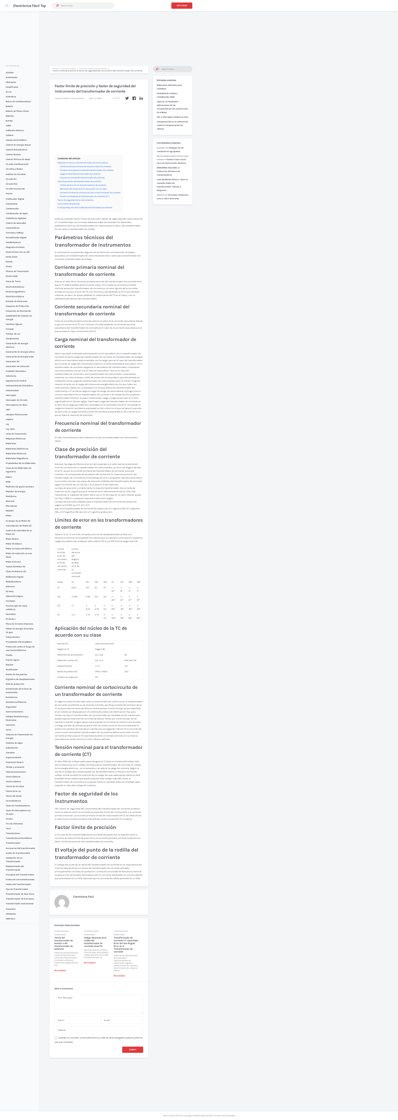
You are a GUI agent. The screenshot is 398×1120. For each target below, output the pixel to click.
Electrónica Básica (15, 296)
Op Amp (9, 591)
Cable (8, 125)
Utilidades (11, 914)
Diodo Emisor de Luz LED (18, 252)
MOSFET (10, 510)
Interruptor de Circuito (16, 400)
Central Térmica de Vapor (18, 159)
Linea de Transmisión (16, 433)
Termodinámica (13, 800)
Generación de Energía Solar (20, 356)
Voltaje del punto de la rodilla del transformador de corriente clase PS (95, 942)
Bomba (9, 120)
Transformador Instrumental (19, 903)
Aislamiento (11, 77)
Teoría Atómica (13, 776)
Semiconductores (14, 711)
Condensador (12, 208)
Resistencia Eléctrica (16, 702)
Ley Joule (10, 429)
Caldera (9, 135)
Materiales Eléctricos (16, 453)
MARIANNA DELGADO (167, 167)
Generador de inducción (17, 366)
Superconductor (13, 757)
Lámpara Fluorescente (16, 414)
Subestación (12, 747)
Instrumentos (12, 390)
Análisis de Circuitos (16, 174)
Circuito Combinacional (17, 164)
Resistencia (11, 697)
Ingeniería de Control (16, 380)
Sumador (10, 752)
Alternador (11, 82)
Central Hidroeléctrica (16, 149)
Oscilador (10, 601)
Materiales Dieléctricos (17, 448)
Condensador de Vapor (17, 213)
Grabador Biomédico (16, 371)
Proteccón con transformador (20, 879)
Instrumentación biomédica (19, 385)
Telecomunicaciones (16, 772)
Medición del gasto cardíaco (20, 486)
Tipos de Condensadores (18, 805)
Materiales (11, 443)
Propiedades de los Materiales (20, 463)
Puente (9, 655)
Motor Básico (12, 539)
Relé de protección (15, 684)
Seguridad (11, 707)
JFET (8, 409)
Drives (9, 266)
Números (10, 586)
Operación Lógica (14, 596)
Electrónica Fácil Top (29, 6)
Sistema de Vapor (14, 743)
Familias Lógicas (14, 324)
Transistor (11, 909)
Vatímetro (10, 918)
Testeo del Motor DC (15, 566)
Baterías (10, 116)
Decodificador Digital (16, 237)
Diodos (9, 261)
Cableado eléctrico (15, 130)
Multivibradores (13, 581)
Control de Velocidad (16, 223)
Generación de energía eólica (20, 352)
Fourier (9, 193)
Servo (8, 729)
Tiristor (9, 819)
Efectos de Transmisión (17, 271)
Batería (9, 106)
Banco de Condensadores (18, 101)
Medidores (11, 496)
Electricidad (12, 276)
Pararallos (11, 614)
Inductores (11, 376)
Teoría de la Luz (13, 791)
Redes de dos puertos (16, 674)
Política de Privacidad (225, 1115)
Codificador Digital (15, 199)
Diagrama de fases (15, 247)
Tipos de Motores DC (16, 571)
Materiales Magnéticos (17, 458)
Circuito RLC (12, 184)
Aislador (10, 72)
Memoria (10, 501)
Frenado (10, 329)
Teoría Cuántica (13, 781)
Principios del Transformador (20, 874)
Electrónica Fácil (83, 896)
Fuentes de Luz (13, 333)
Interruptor (11, 395)
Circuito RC (11, 179)
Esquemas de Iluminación (18, 311)
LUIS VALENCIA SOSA (167, 179)
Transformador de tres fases (20, 898)
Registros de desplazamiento (20, 679)
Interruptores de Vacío (16, 405)
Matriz (9, 477)
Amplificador (12, 87)
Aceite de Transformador (18, 853)
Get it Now (182, 5)
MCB (8, 482)
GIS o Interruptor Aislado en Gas (172, 117)
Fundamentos (12, 338)
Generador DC (12, 361)
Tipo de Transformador (17, 889)
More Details (60, 970)
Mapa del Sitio (206, 1115)
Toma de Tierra (13, 281)
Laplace (9, 419)
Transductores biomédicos (19, 838)
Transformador (13, 843)
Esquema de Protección (17, 306)
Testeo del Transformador (18, 884)
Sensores (10, 725)
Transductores (13, 833)
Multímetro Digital (14, 577)
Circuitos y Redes (14, 169)
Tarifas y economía (15, 767)
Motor (9, 515)
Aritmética (11, 96)
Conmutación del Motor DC (19, 525)
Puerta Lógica (12, 660)
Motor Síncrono (13, 561)
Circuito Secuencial (15, 188)
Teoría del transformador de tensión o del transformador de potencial (63, 943)
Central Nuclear (13, 154)
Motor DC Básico (14, 543)
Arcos (9, 92)
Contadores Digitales (16, 218)
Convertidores (12, 228)
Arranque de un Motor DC (18, 521)
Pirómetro (10, 619)
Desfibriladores (13, 242)
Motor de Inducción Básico (19, 548)
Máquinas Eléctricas (16, 438)
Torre (8, 828)
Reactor (9, 664)
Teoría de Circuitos (15, 786)
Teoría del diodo (13, 796)
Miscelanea (11, 506)
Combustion (11, 203)
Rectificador (12, 669)
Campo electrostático (16, 140)
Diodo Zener (12, 257)
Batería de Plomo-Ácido (17, 111)
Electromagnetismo (15, 291)
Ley (7, 424)
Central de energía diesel (18, 145)
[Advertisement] (199, 35)
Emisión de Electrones (17, 301)
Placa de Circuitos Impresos (19, 624)
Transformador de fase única (20, 894)
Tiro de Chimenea (14, 823)
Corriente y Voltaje (14, 232)
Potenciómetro (13, 637)
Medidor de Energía (15, 491)
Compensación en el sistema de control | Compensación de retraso (172, 125)
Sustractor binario (14, 762)
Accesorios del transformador (20, 848)
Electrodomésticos (15, 287)
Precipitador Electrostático (19, 642)
